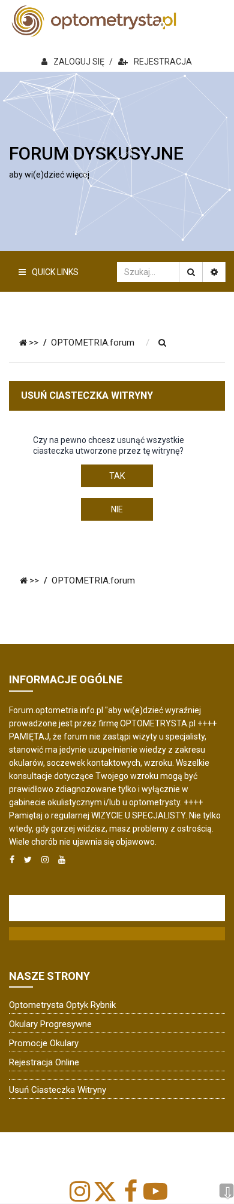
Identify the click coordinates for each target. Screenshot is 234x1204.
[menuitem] (162, 343)
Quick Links (55, 272)
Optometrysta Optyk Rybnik (62, 1005)
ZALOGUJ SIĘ (78, 61)
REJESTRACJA (163, 61)
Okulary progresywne (50, 1024)
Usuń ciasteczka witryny (57, 1089)
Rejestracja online (44, 1062)
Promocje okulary (44, 1043)
